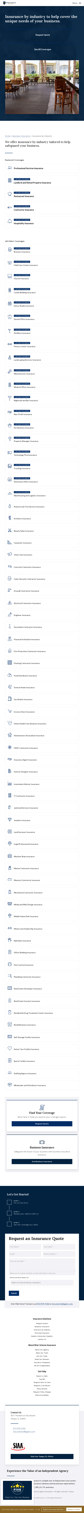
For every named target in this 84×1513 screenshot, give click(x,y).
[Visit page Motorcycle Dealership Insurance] (42, 929)
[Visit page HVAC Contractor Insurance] (42, 748)
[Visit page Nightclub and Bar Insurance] (42, 398)
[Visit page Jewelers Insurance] (42, 820)
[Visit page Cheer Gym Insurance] (42, 555)
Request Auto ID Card (42, 1382)
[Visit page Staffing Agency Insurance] (42, 1073)
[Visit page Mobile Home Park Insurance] (42, 916)
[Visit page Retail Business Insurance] (42, 1025)
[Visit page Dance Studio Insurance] (42, 304)
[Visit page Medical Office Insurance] (42, 385)
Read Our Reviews (42, 1359)
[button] (77, 3)
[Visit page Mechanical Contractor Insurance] (42, 892)
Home (7, 136)
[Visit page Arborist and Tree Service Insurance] (42, 506)
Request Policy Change (42, 1392)
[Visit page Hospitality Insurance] (42, 221)
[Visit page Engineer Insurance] (42, 615)
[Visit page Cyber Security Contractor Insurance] (42, 579)
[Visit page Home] (9, 3)
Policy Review (42, 1389)
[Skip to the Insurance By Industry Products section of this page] (40, 49)
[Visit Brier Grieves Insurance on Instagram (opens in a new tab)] (17, 1437)
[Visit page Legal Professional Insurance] (42, 844)
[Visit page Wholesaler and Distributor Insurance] (42, 1085)
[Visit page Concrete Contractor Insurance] (42, 567)
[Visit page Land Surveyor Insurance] (42, 832)
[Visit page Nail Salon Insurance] (42, 941)
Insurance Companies (42, 1362)
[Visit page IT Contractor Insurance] (42, 796)
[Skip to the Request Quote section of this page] (40, 34)
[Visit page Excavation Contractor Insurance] (42, 627)
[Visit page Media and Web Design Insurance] (42, 904)
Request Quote (42, 1323)
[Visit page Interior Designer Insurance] (42, 772)
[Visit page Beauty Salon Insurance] (42, 531)
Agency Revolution (46, 1492)
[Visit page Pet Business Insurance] (42, 426)
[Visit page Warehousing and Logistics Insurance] (42, 494)
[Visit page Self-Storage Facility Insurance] (42, 1037)
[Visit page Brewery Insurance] (42, 250)
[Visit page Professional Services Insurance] (42, 168)
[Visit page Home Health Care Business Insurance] (42, 723)
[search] (70, 3)
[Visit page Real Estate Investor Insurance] (42, 1001)
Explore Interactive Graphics (42, 1336)
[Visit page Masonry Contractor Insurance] (42, 880)
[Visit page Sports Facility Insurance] (42, 1061)
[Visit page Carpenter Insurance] (42, 543)
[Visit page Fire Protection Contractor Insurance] (42, 651)
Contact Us (42, 1339)
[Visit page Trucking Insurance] (42, 466)
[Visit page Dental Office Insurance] (42, 317)
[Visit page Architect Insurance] (42, 518)
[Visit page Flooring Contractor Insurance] (42, 663)
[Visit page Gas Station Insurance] (42, 699)
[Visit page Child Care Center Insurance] (42, 263)
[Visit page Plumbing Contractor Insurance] (42, 977)
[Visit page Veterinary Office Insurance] (42, 480)
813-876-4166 (43, 1304)
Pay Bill (42, 1379)
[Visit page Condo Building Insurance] (42, 290)
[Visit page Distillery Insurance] (42, 331)
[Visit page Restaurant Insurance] (42, 194)
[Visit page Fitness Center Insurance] (42, 344)
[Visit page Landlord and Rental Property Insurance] (42, 181)
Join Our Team (42, 1356)
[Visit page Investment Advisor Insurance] (42, 784)
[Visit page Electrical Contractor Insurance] (42, 603)
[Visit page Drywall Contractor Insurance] (42, 591)
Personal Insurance (42, 1333)
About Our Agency (42, 1350)
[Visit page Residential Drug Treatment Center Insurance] (42, 1013)
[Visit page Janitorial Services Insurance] (42, 808)
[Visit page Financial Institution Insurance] (42, 639)
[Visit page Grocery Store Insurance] (42, 712)
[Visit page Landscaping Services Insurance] (42, 358)
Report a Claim (42, 1376)
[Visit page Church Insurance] (42, 277)
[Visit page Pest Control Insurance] (42, 965)
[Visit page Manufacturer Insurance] (42, 372)
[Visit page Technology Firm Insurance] (42, 453)
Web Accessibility (42, 1395)
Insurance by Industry (42, 1330)
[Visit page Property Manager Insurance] (42, 439)
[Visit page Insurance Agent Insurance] (42, 760)
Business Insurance (21, 136)
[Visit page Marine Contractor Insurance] (42, 868)
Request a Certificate (42, 1385)
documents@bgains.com (62, 1304)
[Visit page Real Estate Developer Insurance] (42, 989)
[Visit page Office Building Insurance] (42, 952)
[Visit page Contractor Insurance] (42, 208)
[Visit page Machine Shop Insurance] (42, 856)
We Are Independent (42, 1366)
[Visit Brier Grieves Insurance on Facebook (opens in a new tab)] (12, 1437)
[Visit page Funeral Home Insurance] (42, 687)
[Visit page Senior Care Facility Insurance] (42, 1049)
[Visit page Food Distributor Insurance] (42, 675)
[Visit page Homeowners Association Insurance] (42, 735)
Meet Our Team (42, 1353)
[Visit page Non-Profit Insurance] (42, 412)
